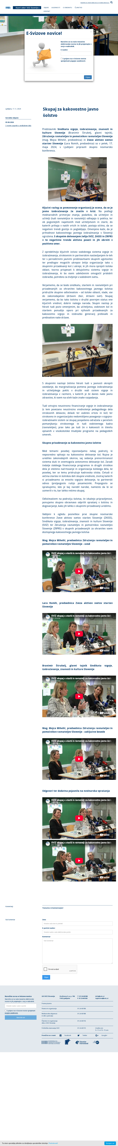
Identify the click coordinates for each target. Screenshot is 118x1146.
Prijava (88, 77)
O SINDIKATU (67, 7)
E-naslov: (64, 50)
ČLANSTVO (78, 7)
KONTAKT (47, 11)
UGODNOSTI (55, 7)
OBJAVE (46, 7)
